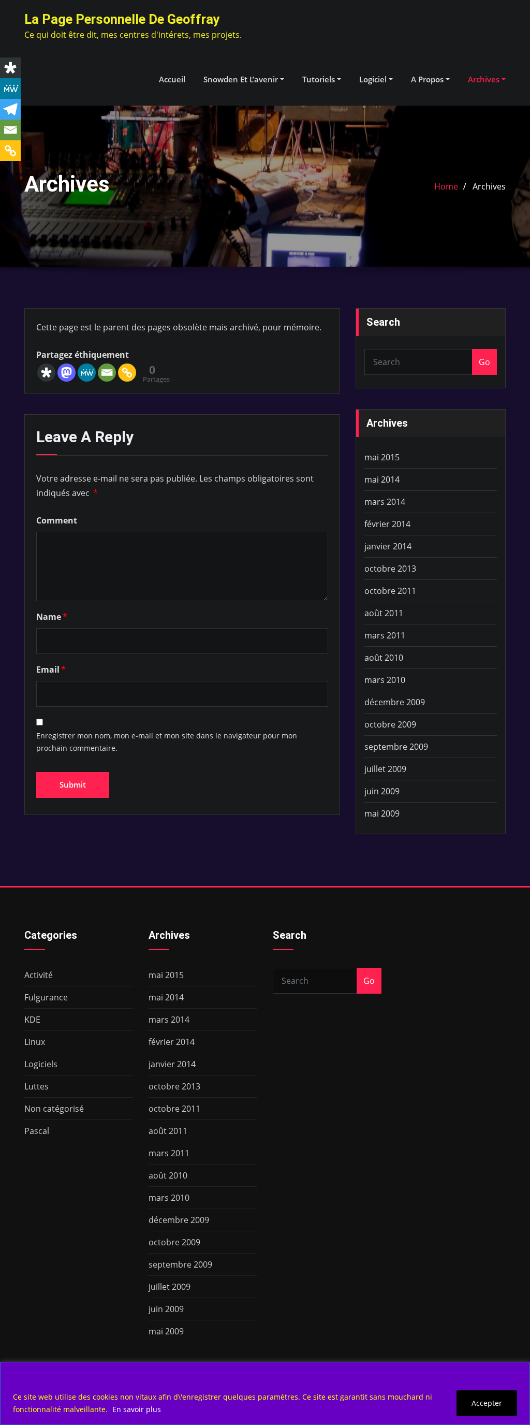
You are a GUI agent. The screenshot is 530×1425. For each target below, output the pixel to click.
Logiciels (40, 1064)
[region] (265, 1393)
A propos (428, 79)
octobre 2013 (390, 568)
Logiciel (374, 79)
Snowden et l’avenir (241, 79)
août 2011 (383, 613)
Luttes (36, 1086)
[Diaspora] (46, 372)
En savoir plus (136, 1409)
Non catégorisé (54, 1108)
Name (51, 616)
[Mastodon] (66, 372)
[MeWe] (87, 372)
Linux (34, 1042)
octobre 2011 (390, 591)
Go (484, 362)
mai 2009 (382, 813)
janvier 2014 (387, 546)
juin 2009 (382, 791)
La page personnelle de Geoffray (122, 19)
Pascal (36, 1131)
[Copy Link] (127, 372)
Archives (485, 79)
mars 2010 (384, 680)
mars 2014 (384, 501)
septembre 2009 (396, 746)
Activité (38, 975)
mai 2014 (382, 479)
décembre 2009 (394, 702)
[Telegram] (10, 109)
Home (446, 186)
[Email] (107, 372)
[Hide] (4, 171)
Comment (56, 520)
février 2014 (387, 524)
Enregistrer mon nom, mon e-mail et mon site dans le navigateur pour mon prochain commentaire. (166, 742)
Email (51, 669)
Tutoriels (319, 79)
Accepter (487, 1403)
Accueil (172, 79)
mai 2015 (382, 457)
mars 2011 (384, 635)
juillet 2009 (385, 769)
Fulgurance (46, 997)
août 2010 (383, 657)
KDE (32, 1019)
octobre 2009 (390, 724)
